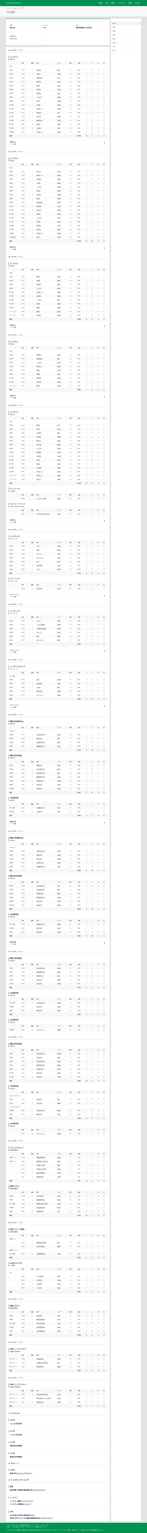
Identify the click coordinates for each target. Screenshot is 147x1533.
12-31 (59, 1254)
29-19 (59, 1246)
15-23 (59, 784)
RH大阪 (38, 444)
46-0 (58, 70)
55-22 (59, 292)
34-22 (59, 382)
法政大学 (39, 1099)
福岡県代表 (40, 1366)
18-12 (59, 479)
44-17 (59, 284)
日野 (37, 550)
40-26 (59, 859)
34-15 (59, 498)
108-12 (59, 1053)
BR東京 (38, 93)
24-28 (59, 233)
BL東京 (38, 70)
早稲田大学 (40, 781)
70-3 (58, 886)
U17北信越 (39, 1276)
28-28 (59, 194)
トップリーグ (15, 536)
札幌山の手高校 (41, 1169)
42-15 (59, 980)
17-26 (59, 1394)
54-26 (59, 214)
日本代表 (12, 491)
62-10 (59, 628)
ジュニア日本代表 (16, 1423)
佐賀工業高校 (40, 1246)
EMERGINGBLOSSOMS (17, 506)
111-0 (58, 968)
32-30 (59, 109)
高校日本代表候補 (16, 1445)
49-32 (59, 1073)
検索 (130, 3)
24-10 (59, 475)
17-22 (59, 206)
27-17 (59, 1114)
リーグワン (122, 3)
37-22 (59, 82)
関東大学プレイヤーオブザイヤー (21, 1473)
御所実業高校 (80, 27)
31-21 (59, 1398)
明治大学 (39, 784)
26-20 (59, 97)
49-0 (58, 280)
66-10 (59, 444)
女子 (113, 50)
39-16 (59, 179)
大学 (106, 3)
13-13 (59, 565)
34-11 (58, 621)
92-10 (59, 1061)
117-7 (58, 1196)
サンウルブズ (14, 581)
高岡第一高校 (40, 1165)
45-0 (58, 128)
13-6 (58, 93)
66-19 (59, 105)
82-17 (59, 742)
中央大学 (39, 1103)
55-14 (59, 546)
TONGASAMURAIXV (43, 514)
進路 (112, 3)
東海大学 (39, 738)
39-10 (59, 202)
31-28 (59, 855)
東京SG (38, 89)
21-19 (59, 370)
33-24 (59, 303)
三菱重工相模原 (41, 628)
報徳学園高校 (40, 1173)
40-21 (59, 893)
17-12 (59, 1323)
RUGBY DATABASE (13, 3)
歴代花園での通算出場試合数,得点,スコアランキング (27, 1490)
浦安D (38, 74)
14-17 (59, 1331)
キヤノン (39, 554)
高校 (100, 3)
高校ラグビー (15, 1186)
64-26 (59, 905)
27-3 (58, 425)
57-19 (59, 120)
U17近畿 (12, 1265)
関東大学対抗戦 (16, 755)
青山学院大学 (40, 769)
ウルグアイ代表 (41, 498)
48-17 (59, 1327)
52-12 (59, 746)
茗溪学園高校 (40, 1327)
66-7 (58, 1099)
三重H (38, 105)
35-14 (59, 471)
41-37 (59, 429)
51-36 (59, 198)
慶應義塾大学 (40, 746)
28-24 (59, 1366)
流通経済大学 (40, 742)
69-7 (58, 738)
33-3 (58, 78)
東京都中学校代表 (42, 1394)
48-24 (59, 183)
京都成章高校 (40, 1207)
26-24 (59, 175)
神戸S (38, 101)
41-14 (59, 901)
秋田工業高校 (40, 1323)
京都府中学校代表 (42, 1363)
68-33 (59, 1110)
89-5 (58, 889)
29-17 (59, 1161)
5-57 (58, 1211)
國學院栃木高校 (41, 1242)
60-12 (59, 550)
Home (8, 8)
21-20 (59, 932)
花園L (38, 280)
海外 (113, 39)
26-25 (59, 452)
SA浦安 (38, 433)
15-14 (59, 355)
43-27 (59, 288)
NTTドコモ (40, 558)
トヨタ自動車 (40, 624)
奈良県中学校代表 (15, 1351)
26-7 (58, 1242)
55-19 (59, 569)
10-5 (58, 1315)
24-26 (59, 132)
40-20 (59, 624)
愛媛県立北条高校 (42, 1161)
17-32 (59, 588)
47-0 (58, 554)
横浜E (38, 85)
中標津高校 (40, 1196)
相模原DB (39, 78)
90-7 (58, 773)
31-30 (59, 89)
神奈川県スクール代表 (43, 1398)
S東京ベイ (39, 109)
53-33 (59, 222)
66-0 (58, 1276)
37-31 (59, 460)
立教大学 (39, 1057)
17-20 (59, 1077)
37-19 (59, 74)
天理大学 (39, 811)
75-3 (58, 976)
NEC (37, 561)
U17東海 (39, 1280)
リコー (38, 546)
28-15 (59, 1169)
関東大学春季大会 (16, 721)
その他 (137, 3)
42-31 (59, 972)
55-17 (59, 218)
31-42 (59, 210)
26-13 (59, 558)
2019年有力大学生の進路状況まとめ (22, 1515)
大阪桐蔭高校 (40, 1254)
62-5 (58, 561)
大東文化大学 (40, 734)
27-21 (59, 225)
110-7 (58, 1057)
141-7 (59, 769)
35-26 (59, 851)
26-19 (59, 1173)
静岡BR (38, 82)
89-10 (59, 1065)
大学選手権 (14, 798)
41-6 (58, 374)
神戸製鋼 (39, 565)
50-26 (59, 296)
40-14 (59, 1207)
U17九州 (39, 1288)
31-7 (58, 112)
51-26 (59, 448)
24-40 (59, 101)
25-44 (59, 378)
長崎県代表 (40, 1359)
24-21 (59, 1359)
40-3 (58, 640)
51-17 (59, 632)
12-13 (59, 1284)
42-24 (59, 1006)
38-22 (59, 187)
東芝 (37, 636)
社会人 (114, 43)
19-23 (59, 695)
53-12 (59, 276)
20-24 (59, 315)
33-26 (59, 1010)
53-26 (59, 191)
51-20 (59, 386)
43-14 (59, 307)
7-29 (58, 811)
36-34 (59, 116)
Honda (38, 687)
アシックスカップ (16, 1147)
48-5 (58, 433)
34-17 (59, 441)
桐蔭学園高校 (40, 1157)
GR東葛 (38, 468)
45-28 (59, 781)
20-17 (59, 311)
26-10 (59, 1280)
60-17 (59, 229)
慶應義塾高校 (40, 1200)
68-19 (59, 924)
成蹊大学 (39, 765)
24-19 (59, 777)
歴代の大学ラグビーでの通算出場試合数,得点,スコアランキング (31, 1518)
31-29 (59, 679)
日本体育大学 (40, 773)
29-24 (59, 983)
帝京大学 (89, 27)
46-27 (59, 636)
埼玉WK (14, 8)
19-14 (59, 1200)
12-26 (59, 1177)
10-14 (59, 1288)
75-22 (59, 866)
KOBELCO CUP (16, 1263)
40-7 (58, 300)
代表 (113, 35)
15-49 (59, 1133)
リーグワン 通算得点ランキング (20, 1504)
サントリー (40, 695)
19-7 (58, 1363)
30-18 (59, 437)
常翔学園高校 (40, 1331)
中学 (113, 46)
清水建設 (39, 683)
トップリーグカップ (17, 666)
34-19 (59, 362)
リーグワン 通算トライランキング (21, 1501)
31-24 (59, 456)
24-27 (59, 124)
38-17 (59, 366)
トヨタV (39, 97)
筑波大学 (39, 788)
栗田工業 (39, 691)
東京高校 (39, 1315)
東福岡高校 (40, 1177)
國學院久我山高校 (42, 1204)
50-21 (59, 85)
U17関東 (39, 1284)
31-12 (59, 514)
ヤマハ (38, 569)
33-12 (59, 171)
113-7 (58, 765)
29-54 (59, 1030)
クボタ (38, 621)
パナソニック (14, 538)
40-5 (58, 359)
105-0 (59, 1103)
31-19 (59, 1204)
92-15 (59, 1069)
